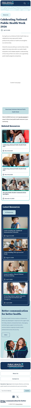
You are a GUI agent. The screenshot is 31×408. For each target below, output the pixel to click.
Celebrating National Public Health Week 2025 (14, 169)
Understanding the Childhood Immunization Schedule (13, 231)
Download (15, 111)
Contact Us (15, 379)
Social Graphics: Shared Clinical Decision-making (13, 275)
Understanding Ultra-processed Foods (13, 253)
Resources (5, 15)
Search (24, 3)
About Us (15, 373)
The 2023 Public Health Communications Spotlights (14, 193)
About (5, 335)
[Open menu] (28, 3)
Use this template (22, 117)
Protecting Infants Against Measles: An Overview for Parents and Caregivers (15, 297)
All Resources (9, 212)
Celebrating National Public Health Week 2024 (14, 145)
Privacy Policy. (19, 404)
